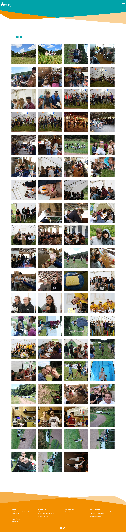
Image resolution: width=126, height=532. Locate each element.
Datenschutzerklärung (43, 516)
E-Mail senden (14, 521)
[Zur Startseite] (6, 4)
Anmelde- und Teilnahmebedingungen (46, 513)
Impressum (40, 515)
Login (39, 511)
